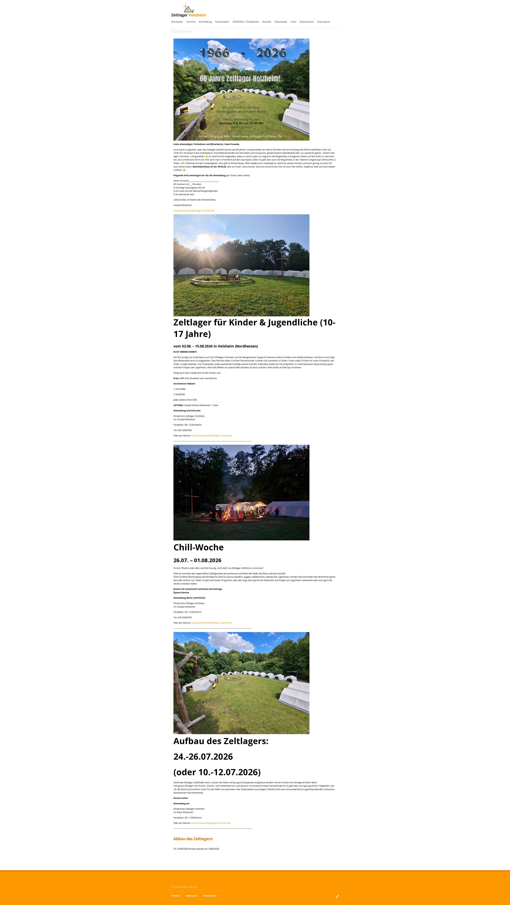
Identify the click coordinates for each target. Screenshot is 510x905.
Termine (191, 21)
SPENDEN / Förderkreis (246, 21)
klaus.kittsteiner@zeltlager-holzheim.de (211, 823)
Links (293, 21)
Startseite (177, 21)
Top (336, 896)
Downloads (281, 21)
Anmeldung (205, 21)
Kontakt (266, 21)
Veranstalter (222, 21)
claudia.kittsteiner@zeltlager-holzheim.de (193, 210)
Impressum (323, 21)
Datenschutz (306, 21)
